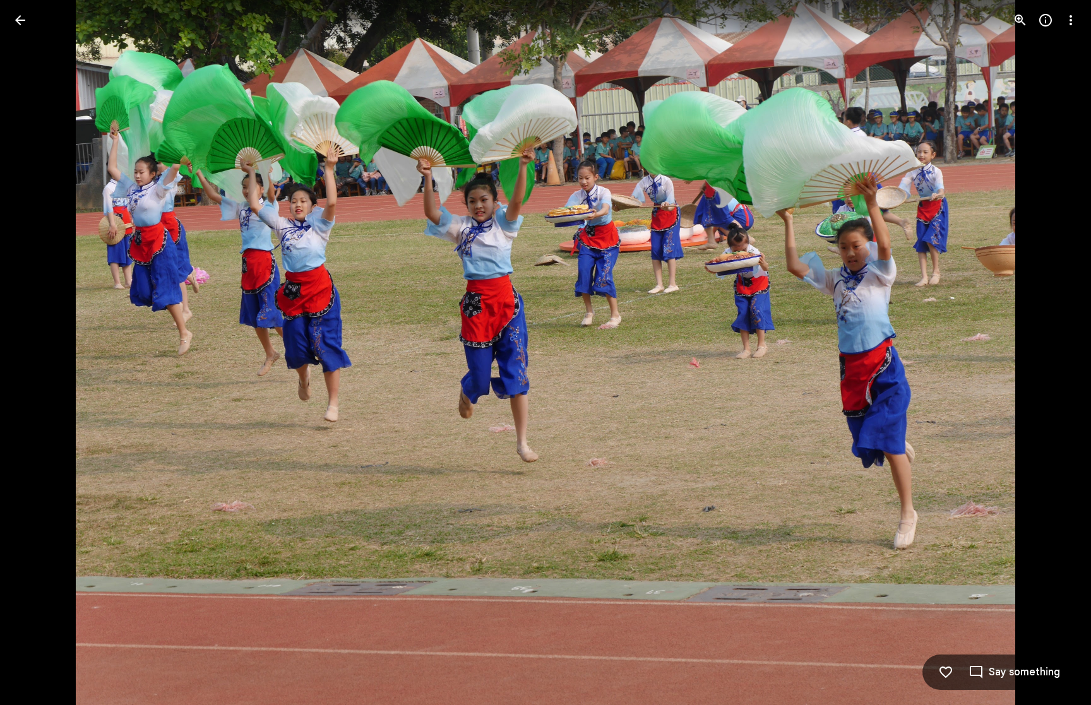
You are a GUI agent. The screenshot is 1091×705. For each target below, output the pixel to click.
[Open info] (1045, 20)
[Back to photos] (20, 20)
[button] (35, 352)
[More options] (1070, 20)
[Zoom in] (1020, 20)
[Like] (945, 672)
